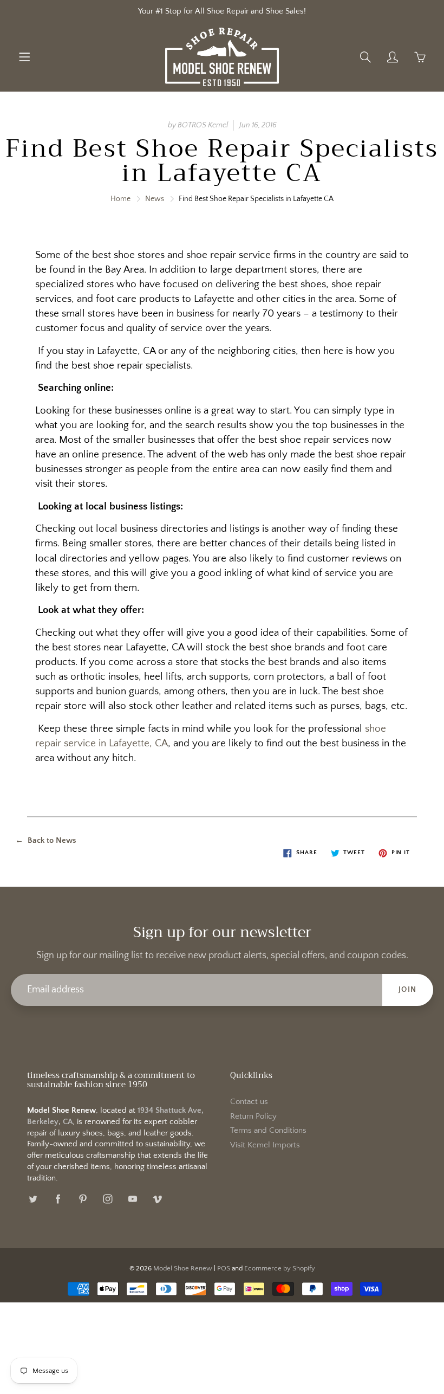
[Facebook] (57, 1198)
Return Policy (253, 1116)
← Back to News (45, 840)
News (154, 199)
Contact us (249, 1102)
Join (408, 989)
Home (120, 199)
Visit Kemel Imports (265, 1145)
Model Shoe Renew (182, 1268)
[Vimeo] (157, 1198)
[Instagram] (107, 1198)
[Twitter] (32, 1198)
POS (223, 1268)
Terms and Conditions (268, 1130)
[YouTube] (132, 1198)
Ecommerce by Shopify (279, 1268)
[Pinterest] (82, 1198)
